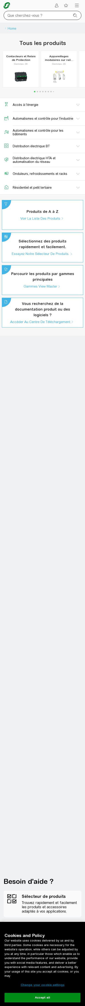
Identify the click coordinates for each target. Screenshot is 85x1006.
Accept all (42, 997)
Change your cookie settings (43, 985)
